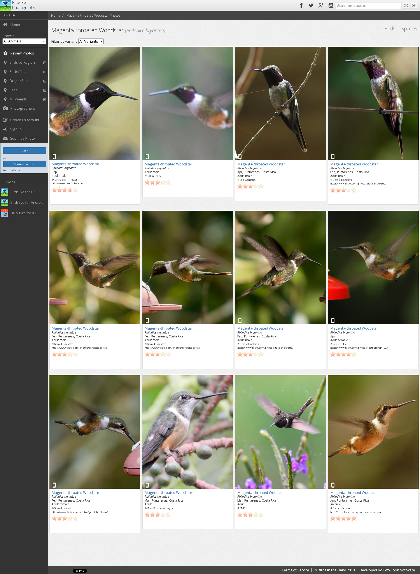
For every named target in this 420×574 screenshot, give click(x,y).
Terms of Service (295, 570)
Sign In (7, 15)
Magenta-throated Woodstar (75, 163)
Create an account (24, 164)
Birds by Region (22, 62)
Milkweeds (18, 99)
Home (55, 15)
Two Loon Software (399, 570)
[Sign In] (414, 5)
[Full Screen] (406, 5)
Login (24, 150)
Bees (13, 90)
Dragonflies (18, 80)
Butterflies (17, 71)
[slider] (65, 189)
